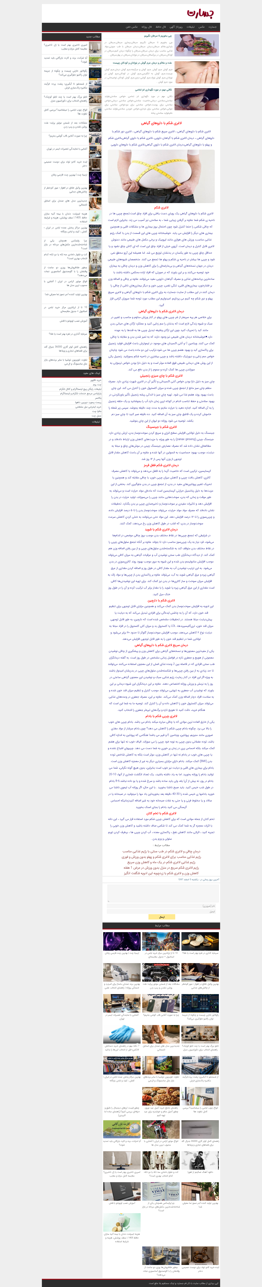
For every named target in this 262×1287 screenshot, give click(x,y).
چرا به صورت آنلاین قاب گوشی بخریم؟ (161, 1015)
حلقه (120, 401)
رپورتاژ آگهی (176, 27)
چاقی (205, 226)
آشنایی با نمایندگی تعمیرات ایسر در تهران (122, 1017)
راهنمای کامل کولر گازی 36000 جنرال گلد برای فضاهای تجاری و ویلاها (200, 1143)
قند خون (203, 613)
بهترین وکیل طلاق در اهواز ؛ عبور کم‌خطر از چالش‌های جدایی (200, 986)
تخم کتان (208, 819)
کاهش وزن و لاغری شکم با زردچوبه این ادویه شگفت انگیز (161, 873)
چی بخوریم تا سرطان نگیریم (158, 36)
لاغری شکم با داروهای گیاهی (161, 123)
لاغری (207, 131)
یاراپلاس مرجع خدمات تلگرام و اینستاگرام (80, 393)
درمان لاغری (187, 138)
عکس (202, 27)
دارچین (138, 619)
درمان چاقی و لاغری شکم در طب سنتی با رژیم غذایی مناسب (161, 851)
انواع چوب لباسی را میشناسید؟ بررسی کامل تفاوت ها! (200, 1109)
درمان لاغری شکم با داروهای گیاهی (161, 311)
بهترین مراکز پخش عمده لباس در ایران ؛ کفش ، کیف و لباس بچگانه (122, 1079)
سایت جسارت (175, 292)
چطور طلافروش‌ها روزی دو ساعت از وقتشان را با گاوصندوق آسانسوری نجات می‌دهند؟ (161, 1271)
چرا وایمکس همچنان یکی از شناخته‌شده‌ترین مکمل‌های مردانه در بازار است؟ (161, 1206)
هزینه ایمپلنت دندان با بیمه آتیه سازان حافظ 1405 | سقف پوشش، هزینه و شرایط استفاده (122, 1237)
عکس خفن (132, 27)
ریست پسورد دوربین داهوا (88, 402)
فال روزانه (147, 27)
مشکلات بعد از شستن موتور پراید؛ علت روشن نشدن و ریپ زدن (161, 986)
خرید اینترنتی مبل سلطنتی (88, 407)
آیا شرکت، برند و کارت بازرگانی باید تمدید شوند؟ (122, 1143)
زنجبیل (112, 343)
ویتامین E (173, 735)
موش (137, 446)
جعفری (188, 657)
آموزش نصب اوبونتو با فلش (122, 1203)
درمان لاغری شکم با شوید (161, 529)
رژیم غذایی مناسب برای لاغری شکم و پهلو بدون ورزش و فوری (161, 856)
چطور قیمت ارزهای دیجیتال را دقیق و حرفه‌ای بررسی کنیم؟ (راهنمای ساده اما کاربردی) (122, 1111)
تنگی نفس (171, 285)
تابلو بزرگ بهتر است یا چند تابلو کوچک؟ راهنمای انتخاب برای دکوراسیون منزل (200, 1048)
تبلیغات (191, 27)
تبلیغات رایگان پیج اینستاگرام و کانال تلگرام (80, 389)
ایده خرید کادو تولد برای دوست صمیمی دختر (200, 1269)
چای (212, 381)
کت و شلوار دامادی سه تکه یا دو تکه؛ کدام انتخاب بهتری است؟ (161, 1174)
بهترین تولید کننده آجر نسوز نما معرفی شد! (200, 1205)
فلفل (155, 471)
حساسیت (184, 452)
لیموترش (144, 343)
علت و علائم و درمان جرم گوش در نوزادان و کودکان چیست (142, 63)
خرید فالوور (95, 380)
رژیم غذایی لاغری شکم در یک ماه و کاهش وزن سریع (161, 862)
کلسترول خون (189, 703)
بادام (148, 722)
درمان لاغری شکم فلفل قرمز (161, 465)
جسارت (213, 27)
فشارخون (204, 285)
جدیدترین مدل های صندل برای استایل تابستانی (161, 1048)
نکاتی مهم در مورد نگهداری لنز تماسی (153, 90)
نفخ (175, 832)
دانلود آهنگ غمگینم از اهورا (200, 1172)
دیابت (210, 452)
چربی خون (157, 285)
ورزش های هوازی (184, 239)
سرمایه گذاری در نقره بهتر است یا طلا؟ (200, 953)
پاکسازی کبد (200, 350)
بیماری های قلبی (192, 768)
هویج (198, 657)
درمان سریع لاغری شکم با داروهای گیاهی (161, 645)
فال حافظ (161, 27)
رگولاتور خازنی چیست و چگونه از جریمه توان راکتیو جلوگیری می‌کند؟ (200, 1017)
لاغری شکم (146, 138)
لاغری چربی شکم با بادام (161, 716)
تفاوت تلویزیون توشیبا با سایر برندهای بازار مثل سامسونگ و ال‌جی (161, 1079)
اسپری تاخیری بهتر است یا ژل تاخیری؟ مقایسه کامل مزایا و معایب (122, 1174)
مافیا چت (96, 411)
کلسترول (152, 388)
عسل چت (96, 416)
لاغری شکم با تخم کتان (161, 813)
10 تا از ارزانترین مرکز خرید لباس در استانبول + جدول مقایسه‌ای (161, 955)
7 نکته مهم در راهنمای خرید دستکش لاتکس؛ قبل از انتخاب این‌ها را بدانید (122, 1048)
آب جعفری (187, 690)
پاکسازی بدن (143, 574)
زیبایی (172, 220)
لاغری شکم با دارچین (161, 600)
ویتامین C (191, 343)
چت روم (97, 385)
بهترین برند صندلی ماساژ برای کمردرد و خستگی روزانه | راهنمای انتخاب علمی (122, 986)
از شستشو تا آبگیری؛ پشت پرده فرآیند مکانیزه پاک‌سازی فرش (200, 1079)
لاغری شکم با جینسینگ (161, 426)
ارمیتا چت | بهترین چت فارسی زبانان (122, 953)
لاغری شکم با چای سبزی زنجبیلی (161, 375)
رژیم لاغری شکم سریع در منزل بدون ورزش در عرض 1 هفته (161, 867)
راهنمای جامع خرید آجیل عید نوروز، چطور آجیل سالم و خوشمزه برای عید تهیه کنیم (161, 1111)
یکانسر (98, 398)
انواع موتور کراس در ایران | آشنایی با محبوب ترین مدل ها (161, 1143)
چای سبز (200, 388)
